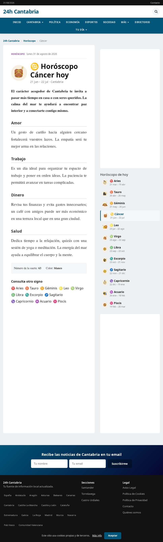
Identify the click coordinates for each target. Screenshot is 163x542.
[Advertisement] (130, 108)
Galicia (24, 515)
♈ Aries (17, 288)
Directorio (142, 22)
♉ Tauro (32, 288)
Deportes (91, 22)
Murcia (59, 515)
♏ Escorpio (34, 295)
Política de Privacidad (135, 500)
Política (55, 22)
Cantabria (34, 22)
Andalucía (20, 495)
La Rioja (37, 515)
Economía (73, 22)
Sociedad (109, 22)
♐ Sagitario (54, 295)
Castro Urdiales (90, 500)
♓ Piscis (59, 301)
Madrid (48, 515)
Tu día (80, 29)
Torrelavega (88, 494)
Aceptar (112, 535)
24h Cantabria (21, 11)
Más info (97, 535)
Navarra (71, 515)
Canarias (70, 495)
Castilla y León (48, 505)
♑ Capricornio (22, 301)
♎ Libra (17, 295)
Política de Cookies (134, 494)
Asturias (45, 495)
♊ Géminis (48, 288)
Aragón (33, 495)
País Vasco (9, 525)
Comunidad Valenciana (31, 525)
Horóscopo (29, 40)
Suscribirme (120, 464)
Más (123, 22)
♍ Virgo (77, 288)
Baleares (57, 495)
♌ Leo (64, 288)
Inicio (17, 22)
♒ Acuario (43, 301)
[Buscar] (156, 11)
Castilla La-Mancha (27, 505)
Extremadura (10, 515)
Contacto (155, 2)
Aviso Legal (129, 487)
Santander (88, 487)
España (7, 495)
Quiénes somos (132, 512)
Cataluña (64, 505)
